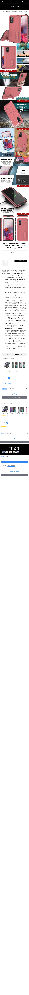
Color (14, 255)
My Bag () (25, 2)
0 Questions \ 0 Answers (7, 383)
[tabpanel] (14, 473)
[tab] (4, 389)
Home (3, 11)
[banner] (14, 6)
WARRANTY (17, 447)
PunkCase (15, 249)
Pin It (21, 355)
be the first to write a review (14, 397)
